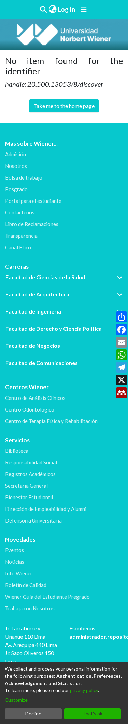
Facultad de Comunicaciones (41, 362)
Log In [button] (67, 9)
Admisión (15, 154)
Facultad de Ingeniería (33, 311)
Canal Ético (18, 247)
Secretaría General (26, 485)
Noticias (14, 562)
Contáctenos (19, 212)
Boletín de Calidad (25, 585)
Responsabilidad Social (31, 462)
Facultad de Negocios (32, 345)
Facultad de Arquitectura (37, 294)
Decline (33, 713)
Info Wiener (18, 573)
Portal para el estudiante (33, 201)
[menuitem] (52, 9)
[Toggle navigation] (84, 9)
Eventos (14, 550)
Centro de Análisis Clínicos (35, 398)
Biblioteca (16, 450)
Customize (16, 700)
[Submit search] (43, 9)
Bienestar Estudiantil (29, 497)
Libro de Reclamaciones (31, 224)
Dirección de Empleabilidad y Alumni (45, 509)
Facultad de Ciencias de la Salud (45, 277)
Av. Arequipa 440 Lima (31, 644)
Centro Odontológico (29, 409)
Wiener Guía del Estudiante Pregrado (47, 596)
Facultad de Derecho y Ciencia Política (53, 328)
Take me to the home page (64, 105)
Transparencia (21, 236)
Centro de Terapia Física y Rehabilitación (51, 421)
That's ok (92, 713)
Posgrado (16, 189)
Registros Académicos (30, 474)
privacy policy (84, 690)
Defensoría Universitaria (33, 520)
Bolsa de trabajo (23, 177)
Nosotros (16, 166)
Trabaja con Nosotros (30, 608)
